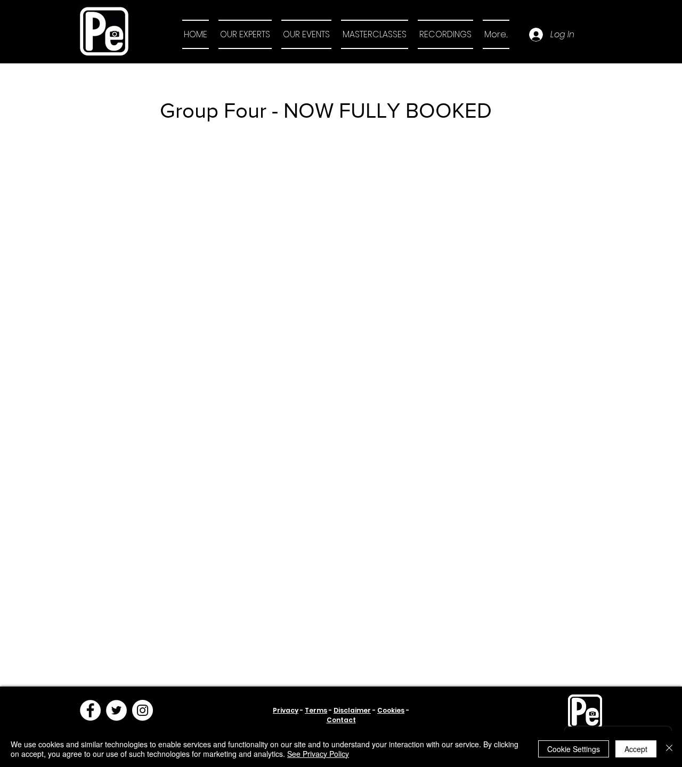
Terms (316, 710)
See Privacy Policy (318, 753)
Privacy (285, 710)
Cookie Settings (573, 749)
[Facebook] (90, 710)
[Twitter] (116, 710)
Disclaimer (352, 710)
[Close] (669, 748)
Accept (635, 749)
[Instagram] (142, 710)
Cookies (390, 710)
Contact (341, 719)
